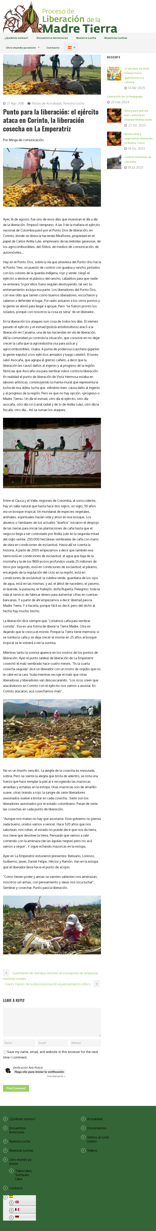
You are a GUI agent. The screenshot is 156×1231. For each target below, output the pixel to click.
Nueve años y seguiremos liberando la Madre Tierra (138, 138)
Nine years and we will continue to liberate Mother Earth (138, 115)
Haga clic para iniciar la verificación (39, 1071)
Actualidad (94, 1119)
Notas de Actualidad (47, 103)
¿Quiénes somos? (16, 38)
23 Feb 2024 (120, 102)
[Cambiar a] (69, 47)
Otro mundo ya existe (21, 47)
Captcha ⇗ (56, 1076)
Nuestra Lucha (86, 38)
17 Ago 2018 (15, 103)
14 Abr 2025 (136, 88)
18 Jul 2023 (135, 167)
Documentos (96, 1128)
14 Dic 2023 (136, 148)
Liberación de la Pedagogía (125, 96)
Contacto (53, 47)
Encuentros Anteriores (52, 38)
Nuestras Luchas (115, 38)
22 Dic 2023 (137, 125)
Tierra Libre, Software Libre (23, 1175)
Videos (92, 1150)
